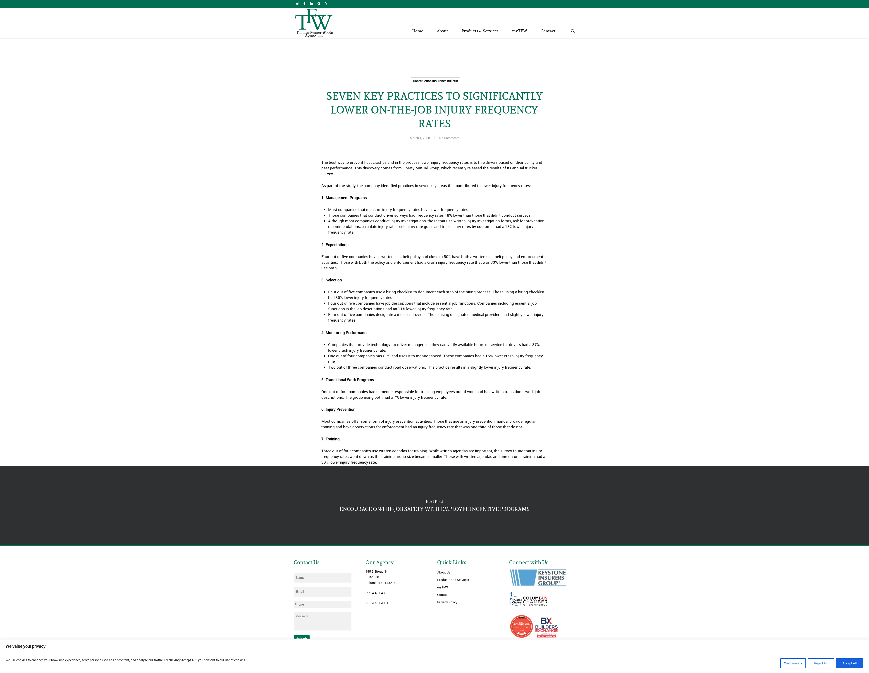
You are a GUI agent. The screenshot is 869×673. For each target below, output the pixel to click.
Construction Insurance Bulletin (435, 81)
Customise (791, 663)
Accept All (850, 663)
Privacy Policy (447, 602)
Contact (443, 594)
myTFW (442, 587)
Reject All (821, 663)
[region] (434, 656)
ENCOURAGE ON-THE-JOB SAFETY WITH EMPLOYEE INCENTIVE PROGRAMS (434, 505)
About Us (443, 572)
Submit (301, 638)
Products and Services (453, 580)
